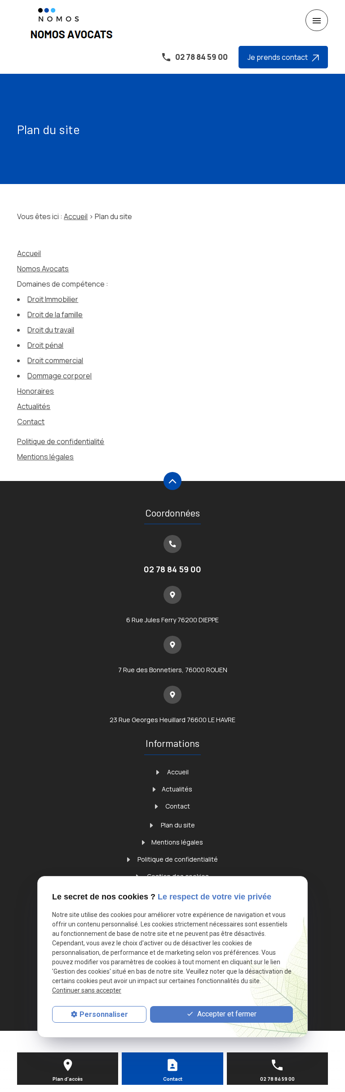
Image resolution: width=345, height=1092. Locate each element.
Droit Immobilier (52, 299)
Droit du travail (50, 330)
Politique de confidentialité (60, 441)
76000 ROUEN (172, 669)
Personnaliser (104, 1014)
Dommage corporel (59, 376)
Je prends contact (280, 57)
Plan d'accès (68, 1079)
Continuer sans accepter (86, 990)
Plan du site (177, 825)
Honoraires (35, 391)
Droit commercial (55, 360)
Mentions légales (45, 457)
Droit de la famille (55, 314)
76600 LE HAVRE (172, 719)
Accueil (76, 216)
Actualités (33, 406)
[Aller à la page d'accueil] (73, 20)
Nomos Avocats (43, 269)
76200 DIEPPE (172, 620)
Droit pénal (45, 345)
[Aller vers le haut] (172, 482)
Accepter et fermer (226, 1014)
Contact (30, 422)
